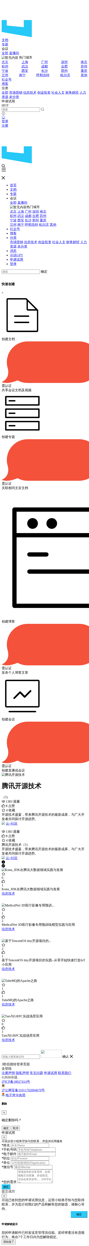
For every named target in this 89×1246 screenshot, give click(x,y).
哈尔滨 (65, 75)
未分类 (14, 97)
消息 (13, 251)
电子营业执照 (15, 1095)
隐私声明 (22, 1073)
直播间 (14, 53)
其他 (84, 75)
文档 (5, 40)
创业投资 (44, 92)
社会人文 (58, 92)
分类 (13, 237)
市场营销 (15, 92)
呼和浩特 (42, 75)
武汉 (25, 66)
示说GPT (16, 255)
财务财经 (72, 92)
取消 (15, 1128)
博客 (5, 84)
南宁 (22, 75)
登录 (5, 121)
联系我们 (64, 1073)
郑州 (64, 70)
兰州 (5, 75)
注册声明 (8, 1073)
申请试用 (16, 259)
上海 (25, 62)
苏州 (84, 66)
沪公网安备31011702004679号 (23, 1090)
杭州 (5, 66)
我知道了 (8, 1241)
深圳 (64, 62)
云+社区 (12, 823)
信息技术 (29, 92)
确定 (44, 271)
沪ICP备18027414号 (16, 1081)
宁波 (5, 70)
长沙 (44, 70)
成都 (44, 66)
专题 (5, 44)
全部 (5, 53)
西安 (25, 70)
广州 (44, 62)
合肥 (64, 66)
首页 (13, 185)
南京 (84, 62)
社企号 (7, 79)
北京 (5, 62)
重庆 (84, 70)
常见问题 (36, 1073)
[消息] (3, 117)
